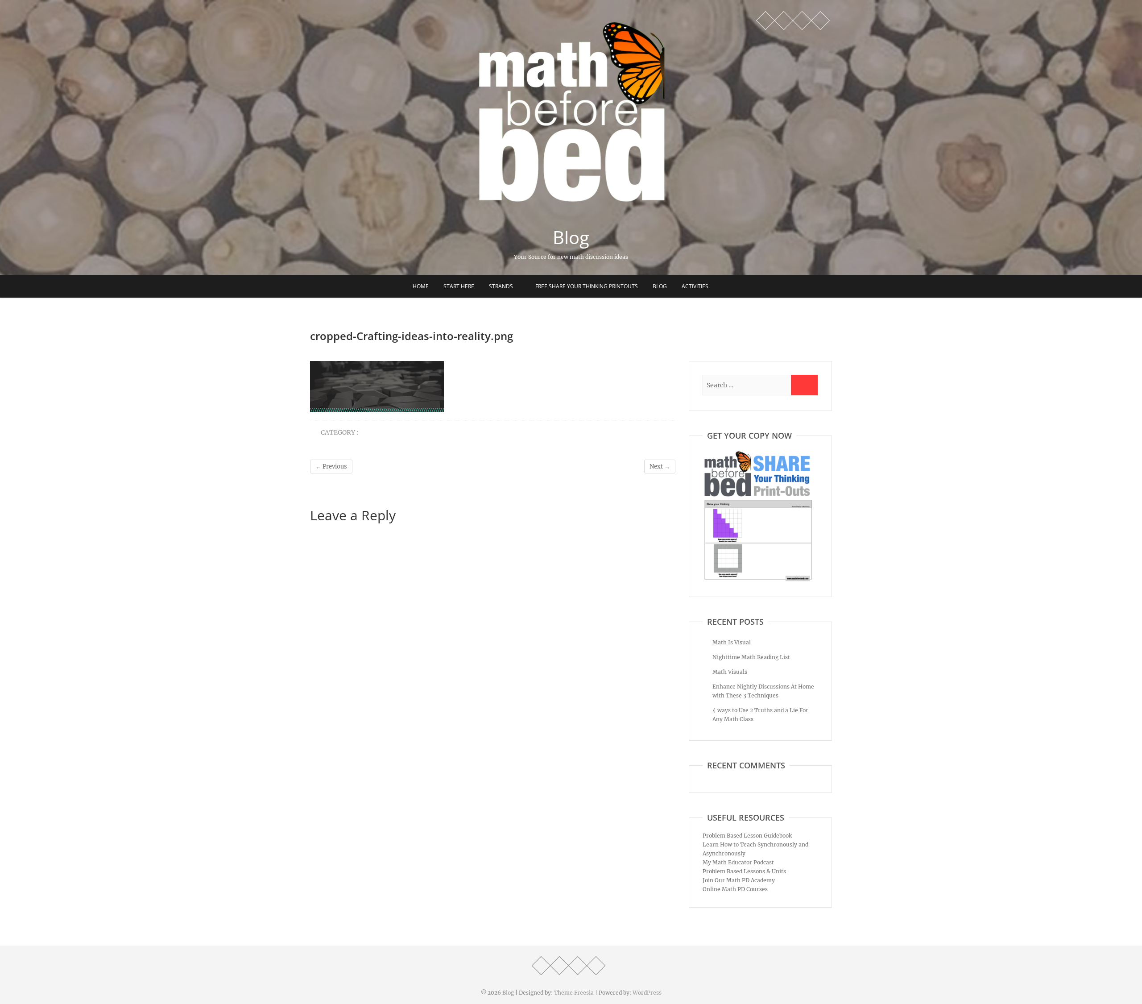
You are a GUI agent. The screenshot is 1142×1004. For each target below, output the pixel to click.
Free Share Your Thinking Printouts (586, 286)
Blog (571, 237)
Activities (695, 286)
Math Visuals (729, 671)
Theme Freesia (574, 992)
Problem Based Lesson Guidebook (747, 835)
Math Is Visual (731, 642)
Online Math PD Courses (735, 889)
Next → (660, 466)
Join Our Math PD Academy (739, 880)
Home (421, 286)
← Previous (331, 466)
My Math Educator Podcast (738, 862)
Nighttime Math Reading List (751, 657)
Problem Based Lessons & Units (744, 871)
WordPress (647, 992)
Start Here (458, 286)
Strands (501, 286)
